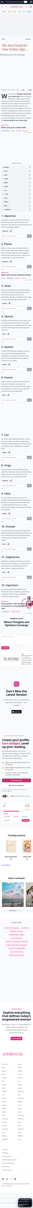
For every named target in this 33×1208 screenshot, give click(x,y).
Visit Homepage (16, 1038)
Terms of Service (6, 1170)
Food (3, 1088)
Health (4, 1098)
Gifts (3, 1095)
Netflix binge (10, 278)
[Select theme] (26, 7)
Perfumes (29, 11)
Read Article (16, 911)
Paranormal (21, 1115)
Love (19, 1105)
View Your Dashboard (18, 785)
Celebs (9, 11)
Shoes (19, 1122)
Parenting (5, 1119)
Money (14, 11)
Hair (19, 1095)
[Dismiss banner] (29, 653)
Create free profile (16, 780)
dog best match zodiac (16, 935)
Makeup (4, 1108)
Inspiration (21, 1098)
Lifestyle (4, 1105)
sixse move (24, 928)
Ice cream (25, 130)
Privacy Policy (6, 1166)
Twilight (4, 11)
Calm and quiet (5, 611)
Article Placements (7, 1156)
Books (3, 1074)
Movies (4, 1112)
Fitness (20, 1084)
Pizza (13, 130)
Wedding (20, 1136)
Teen (3, 1132)
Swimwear (21, 1129)
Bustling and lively (15, 611)
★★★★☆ (28, 39)
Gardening (21, 1091)
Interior (4, 1102)
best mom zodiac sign (16, 955)
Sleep (19, 11)
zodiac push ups (16, 938)
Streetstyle (5, 1129)
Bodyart (20, 1071)
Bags (3, 1067)
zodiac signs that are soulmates (16, 945)
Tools (19, 1139)
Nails (3, 1115)
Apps (19, 1064)
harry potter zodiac (16, 952)
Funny (19, 1088)
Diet (24, 11)
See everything (6, 865)
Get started (26, 820)
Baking (20, 1067)
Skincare (4, 1125)
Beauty (4, 1071)
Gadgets (4, 1091)
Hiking (3, 278)
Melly (4, 90)
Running (4, 1122)
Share (30, 90)
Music (19, 1112)
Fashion (4, 1084)
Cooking (23, 278)
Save (23, 90)
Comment (5, 648)
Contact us (5, 1149)
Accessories (5, 1064)
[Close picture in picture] (19, 1200)
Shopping (17, 278)
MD (17, 90)
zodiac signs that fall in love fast (16, 941)
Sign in (9, 791)
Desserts (20, 1078)
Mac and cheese (6, 130)
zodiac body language (12, 928)
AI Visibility (5, 1153)
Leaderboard (6, 820)
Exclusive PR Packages (8, 1163)
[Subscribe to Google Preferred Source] (11, 659)
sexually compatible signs (16, 948)
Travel (19, 1132)
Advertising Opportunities (9, 1160)
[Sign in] (30, 6)
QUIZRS (30, 132)
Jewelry (20, 1102)
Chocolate (18, 130)
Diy (19, 1081)
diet (3, 39)
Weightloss (5, 1139)
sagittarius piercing (16, 931)
